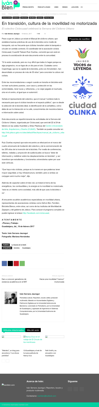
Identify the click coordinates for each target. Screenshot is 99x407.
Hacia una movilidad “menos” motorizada (52, 280)
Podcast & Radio (44, 7)
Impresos (40, 18)
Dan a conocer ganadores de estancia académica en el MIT (14, 280)
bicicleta (16, 248)
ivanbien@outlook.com (47, 396)
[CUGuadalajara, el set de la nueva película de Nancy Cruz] (32, 341)
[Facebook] (4, 263)
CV (82, 7)
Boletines (24, 14)
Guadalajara (26, 248)
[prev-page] (3, 360)
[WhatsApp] (22, 263)
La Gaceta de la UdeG (18, 245)
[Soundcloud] (76, 389)
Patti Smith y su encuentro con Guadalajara (50, 353)
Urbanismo (24, 18)
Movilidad (32, 18)
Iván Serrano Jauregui (12, 34)
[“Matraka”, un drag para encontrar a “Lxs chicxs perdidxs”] (11, 341)
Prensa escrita (28, 7)
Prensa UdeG (49, 18)
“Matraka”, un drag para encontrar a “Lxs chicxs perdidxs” (10, 353)
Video (56, 7)
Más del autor (33, 330)
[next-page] (7, 360)
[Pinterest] (16, 263)
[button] (94, 7)
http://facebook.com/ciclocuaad (36, 213)
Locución (75, 7)
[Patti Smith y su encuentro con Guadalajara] (54, 341)
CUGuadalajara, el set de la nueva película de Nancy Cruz (32, 353)
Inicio (4, 14)
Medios (64, 7)
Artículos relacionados (13, 330)
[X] (10, 263)
